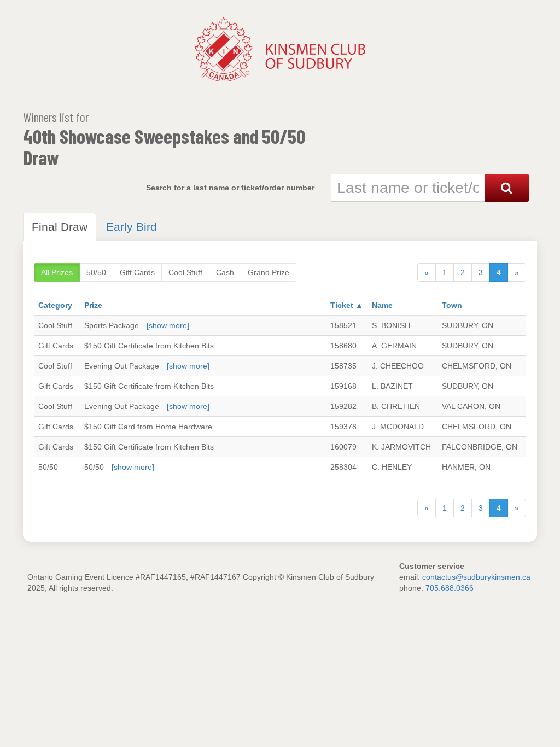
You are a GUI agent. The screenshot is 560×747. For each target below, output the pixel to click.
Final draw (60, 226)
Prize (93, 305)
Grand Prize (268, 272)
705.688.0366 (449, 587)
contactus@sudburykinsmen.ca (476, 577)
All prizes (57, 272)
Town (452, 305)
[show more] (168, 325)
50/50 (96, 272)
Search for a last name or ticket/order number (230, 187)
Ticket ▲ (346, 305)
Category (55, 305)
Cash (225, 272)
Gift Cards (137, 272)
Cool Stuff (185, 272)
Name (382, 305)
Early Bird (131, 226)
